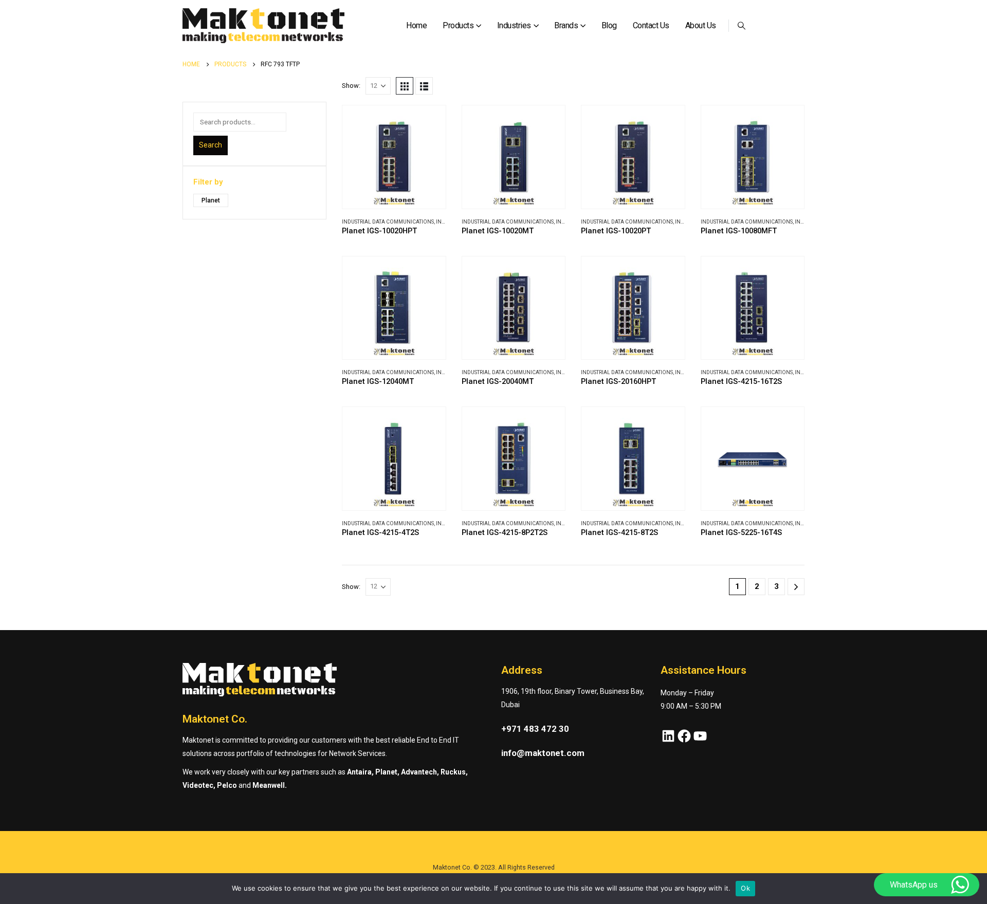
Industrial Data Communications (388, 222)
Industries (514, 25)
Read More (428, 122)
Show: (351, 85)
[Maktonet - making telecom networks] (263, 26)
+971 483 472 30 (535, 729)
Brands (566, 25)
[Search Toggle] (741, 25)
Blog (609, 25)
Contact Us (651, 25)
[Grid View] (404, 86)
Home (416, 25)
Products (458, 25)
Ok (745, 888)
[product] (394, 157)
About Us (700, 25)
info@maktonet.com (542, 753)
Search (210, 145)
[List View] (424, 86)
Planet (211, 200)
